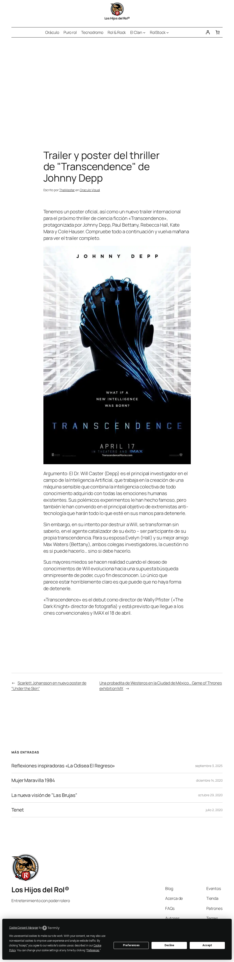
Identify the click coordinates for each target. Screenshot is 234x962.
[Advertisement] (117, 86)
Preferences (131, 945)
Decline (169, 945)
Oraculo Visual (90, 190)
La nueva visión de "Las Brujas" (44, 795)
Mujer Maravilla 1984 (33, 780)
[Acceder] (208, 32)
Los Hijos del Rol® (117, 18)
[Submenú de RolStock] (167, 32)
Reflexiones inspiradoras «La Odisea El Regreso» (63, 765)
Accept (207, 945)
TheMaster (67, 190)
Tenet (17, 809)
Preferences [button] (93, 950)
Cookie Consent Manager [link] (23, 927)
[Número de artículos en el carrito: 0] (218, 32)
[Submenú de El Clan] (144, 32)
